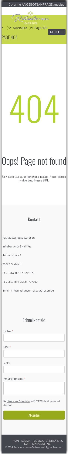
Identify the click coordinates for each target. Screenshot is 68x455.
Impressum (38, 444)
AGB (49, 444)
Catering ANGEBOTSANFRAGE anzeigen (37, 4)
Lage (27, 444)
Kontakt (26, 440)
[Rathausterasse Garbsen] (30, 18)
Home (16, 440)
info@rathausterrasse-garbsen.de (32, 290)
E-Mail (7, 347)
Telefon (6, 363)
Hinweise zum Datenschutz (18, 401)
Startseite (20, 28)
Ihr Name (8, 331)
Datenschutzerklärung (48, 440)
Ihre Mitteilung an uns (14, 378)
